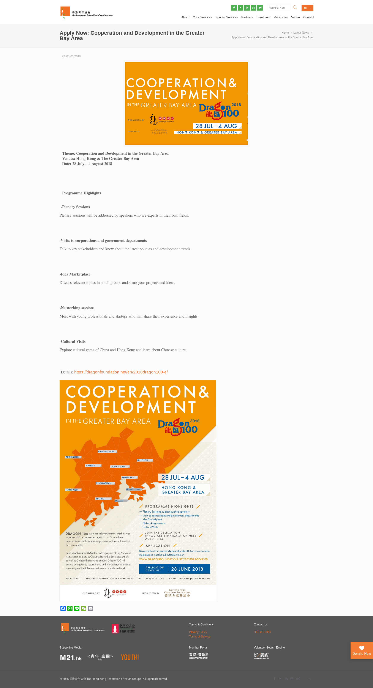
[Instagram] (292, 678)
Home (285, 32)
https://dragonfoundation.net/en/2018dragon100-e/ (121, 372)
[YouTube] (280, 678)
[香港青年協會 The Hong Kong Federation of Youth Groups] (87, 13)
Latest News (301, 32)
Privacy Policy (198, 632)
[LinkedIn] (286, 678)
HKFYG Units (262, 632)
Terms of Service (199, 636)
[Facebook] (274, 678)
